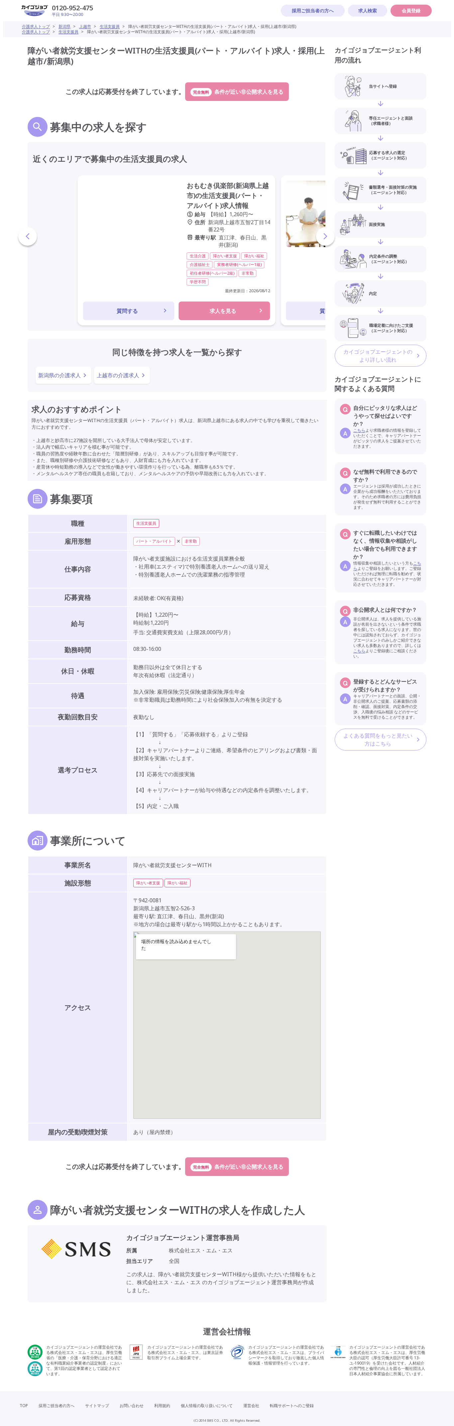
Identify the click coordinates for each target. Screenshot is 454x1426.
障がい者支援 (148, 883)
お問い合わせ (132, 1405)
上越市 (85, 26)
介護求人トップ (36, 26)
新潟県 (64, 26)
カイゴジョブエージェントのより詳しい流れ (377, 355)
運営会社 (251, 1405)
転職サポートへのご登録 (292, 1405)
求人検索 (367, 10)
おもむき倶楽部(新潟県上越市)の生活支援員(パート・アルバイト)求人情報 (228, 195)
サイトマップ (97, 1405)
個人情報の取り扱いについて (207, 1405)
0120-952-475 (72, 7)
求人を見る (223, 310)
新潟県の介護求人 (59, 375)
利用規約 (162, 1405)
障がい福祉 (177, 883)
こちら (359, 430)
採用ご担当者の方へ (313, 10)
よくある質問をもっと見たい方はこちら (377, 739)
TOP (24, 1405)
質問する (127, 310)
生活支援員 (110, 26)
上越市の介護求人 (118, 375)
